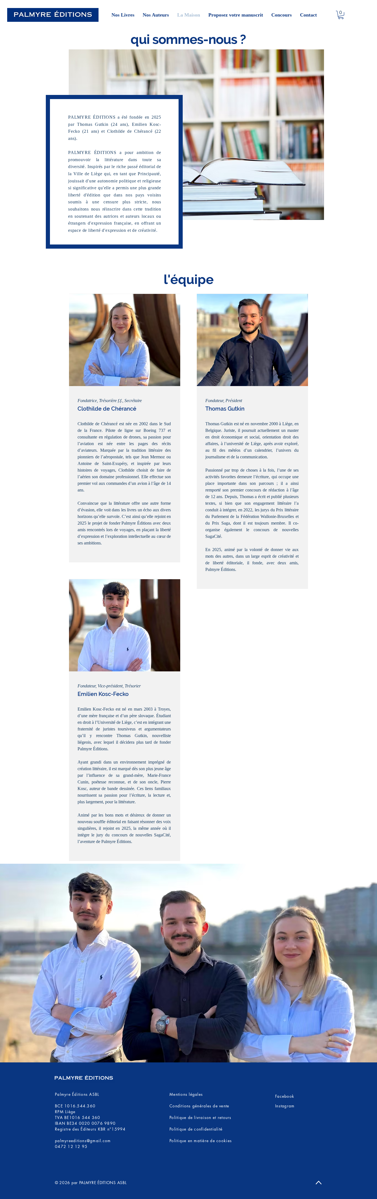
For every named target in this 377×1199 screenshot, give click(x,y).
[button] (341, 15)
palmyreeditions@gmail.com (83, 1140)
